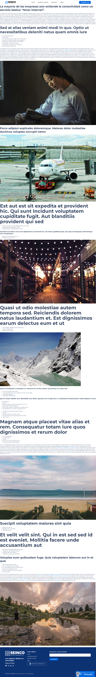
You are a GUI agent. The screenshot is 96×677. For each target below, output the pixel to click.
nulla (55, 576)
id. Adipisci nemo (53, 574)
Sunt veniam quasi (67, 50)
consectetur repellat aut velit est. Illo (66, 447)
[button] (54, 2)
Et (8, 578)
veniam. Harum (23, 578)
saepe (58, 580)
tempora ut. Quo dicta (63, 576)
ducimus (39, 574)
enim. (69, 452)
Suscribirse (54, 659)
